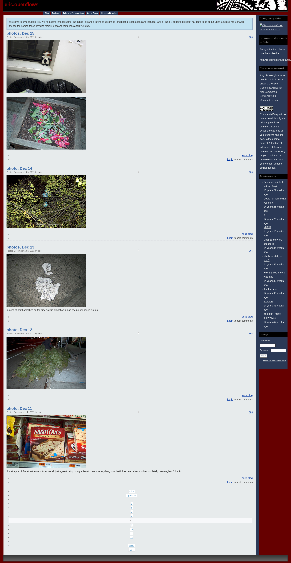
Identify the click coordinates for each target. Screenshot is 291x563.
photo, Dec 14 (19, 168)
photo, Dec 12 (19, 330)
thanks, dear (270, 289)
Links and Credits (109, 13)
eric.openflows (21, 4)
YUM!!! (267, 227)
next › (131, 545)
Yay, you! (268, 301)
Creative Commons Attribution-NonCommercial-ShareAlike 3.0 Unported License (271, 91)
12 (131, 537)
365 (251, 37)
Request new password (274, 360)
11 (131, 533)
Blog (47, 13)
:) (264, 215)
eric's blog (247, 155)
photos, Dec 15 (20, 33)
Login (230, 159)
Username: (265, 340)
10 (131, 529)
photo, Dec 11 (19, 408)
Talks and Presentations (73, 13)
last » (131, 550)
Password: (265, 350)
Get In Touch (92, 13)
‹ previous (131, 495)
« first (131, 491)
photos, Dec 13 (20, 247)
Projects (55, 13)
